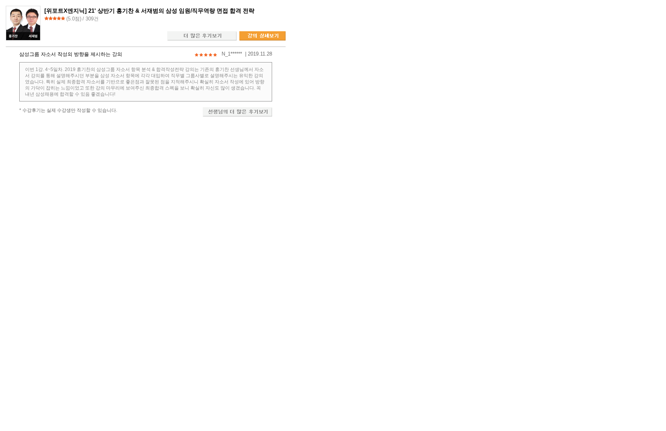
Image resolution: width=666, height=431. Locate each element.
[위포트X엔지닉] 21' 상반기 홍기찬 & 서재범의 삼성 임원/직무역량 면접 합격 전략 (149, 10)
